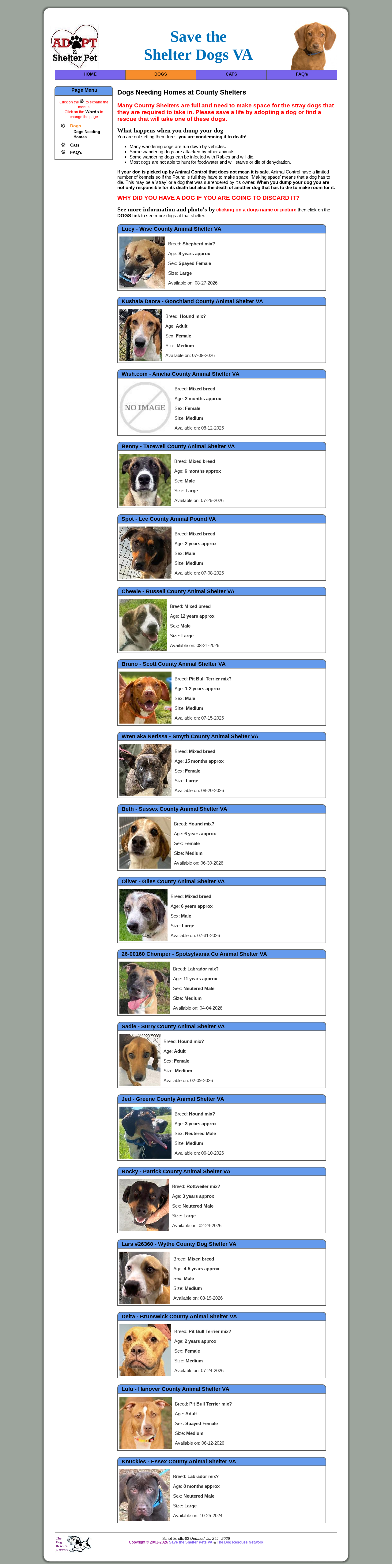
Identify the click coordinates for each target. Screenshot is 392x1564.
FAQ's (302, 74)
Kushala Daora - (192, 301)
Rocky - (176, 1171)
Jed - (173, 1099)
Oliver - (173, 881)
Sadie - (173, 1026)
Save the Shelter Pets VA (191, 1542)
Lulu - (175, 1389)
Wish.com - (180, 374)
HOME (90, 74)
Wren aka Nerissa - (190, 736)
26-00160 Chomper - (194, 954)
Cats (75, 145)
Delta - (179, 1316)
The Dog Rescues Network (240, 1542)
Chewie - (178, 591)
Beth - (174, 809)
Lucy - (171, 229)
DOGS (160, 74)
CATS (231, 74)
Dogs (75, 125)
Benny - (178, 446)
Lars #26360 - (179, 1244)
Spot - (169, 519)
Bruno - (174, 664)
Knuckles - (179, 1461)
